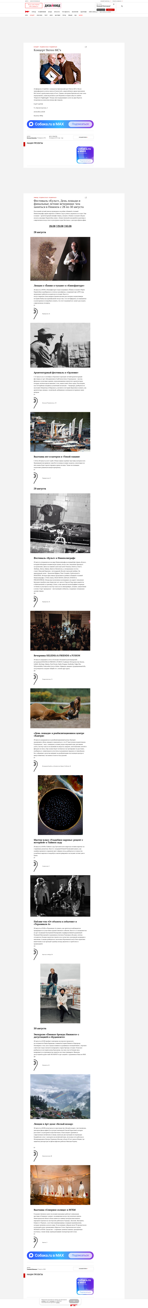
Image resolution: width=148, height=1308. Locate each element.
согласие (52, 1301)
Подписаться (44, 47)
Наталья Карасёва (32, 138)
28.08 (52, 226)
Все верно (110, 9)
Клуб (26, 15)
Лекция (70, 15)
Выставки (57, 15)
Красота (57, 12)
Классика (39, 15)
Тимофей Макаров (32, 1269)
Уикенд (36, 197)
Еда (76, 15)
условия (43, 1301)
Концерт (32, 15)
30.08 (68, 226)
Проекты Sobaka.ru (117, 1)
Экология (75, 12)
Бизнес (81, 15)
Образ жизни (93, 12)
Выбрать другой (101, 9)
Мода (50, 12)
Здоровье (83, 12)
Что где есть (66, 12)
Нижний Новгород (104, 1)
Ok (74, 1301)
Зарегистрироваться (35, 1)
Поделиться (53, 47)
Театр (46, 15)
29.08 (60, 226)
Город (34, 12)
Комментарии (83, 137)
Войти (26, 1)
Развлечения (42, 12)
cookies (58, 1302)
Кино (51, 15)
